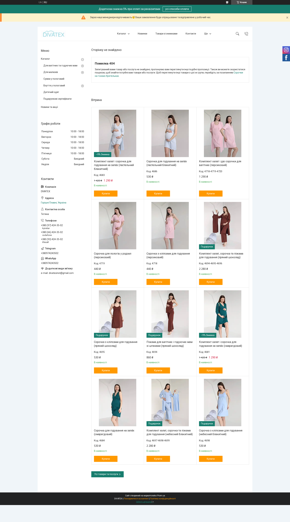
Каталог (121, 33)
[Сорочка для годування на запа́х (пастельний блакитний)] (170, 133)
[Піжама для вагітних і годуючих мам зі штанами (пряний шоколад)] (170, 314)
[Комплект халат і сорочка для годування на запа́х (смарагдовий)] (222, 314)
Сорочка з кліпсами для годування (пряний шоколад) (115, 343)
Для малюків (50, 72)
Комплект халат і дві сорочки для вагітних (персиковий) (220, 163)
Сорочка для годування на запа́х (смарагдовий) (114, 432)
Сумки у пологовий (53, 78)
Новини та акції (49, 107)
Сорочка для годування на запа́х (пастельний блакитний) (167, 163)
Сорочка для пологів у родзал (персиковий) (112, 255)
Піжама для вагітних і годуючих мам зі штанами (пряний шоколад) (169, 343)
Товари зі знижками (166, 33)
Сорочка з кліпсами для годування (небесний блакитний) (220, 432)
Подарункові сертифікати (57, 98)
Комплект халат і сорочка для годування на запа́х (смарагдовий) (220, 343)
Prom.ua (161, 495)
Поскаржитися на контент (136, 498)
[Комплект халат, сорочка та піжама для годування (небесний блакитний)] (170, 402)
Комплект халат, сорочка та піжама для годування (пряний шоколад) (221, 255)
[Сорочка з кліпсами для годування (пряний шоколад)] (117, 314)
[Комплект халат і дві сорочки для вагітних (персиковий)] (222, 133)
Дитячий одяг (51, 92)
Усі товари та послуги (106, 474)
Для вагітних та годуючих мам (60, 65)
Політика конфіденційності (163, 498)
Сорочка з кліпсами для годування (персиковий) (168, 255)
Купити (106, 193)
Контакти (191, 33)
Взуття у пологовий (54, 85)
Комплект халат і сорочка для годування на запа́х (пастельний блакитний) (114, 165)
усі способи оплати (177, 9)
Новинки (142, 33)
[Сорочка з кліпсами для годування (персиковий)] (170, 225)
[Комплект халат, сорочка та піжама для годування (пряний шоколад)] (222, 225)
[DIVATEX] (53, 33)
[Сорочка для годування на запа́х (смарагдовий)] (117, 402)
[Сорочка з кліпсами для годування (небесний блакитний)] (222, 402)
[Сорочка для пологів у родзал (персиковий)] (117, 225)
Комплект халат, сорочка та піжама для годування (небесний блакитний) (170, 432)
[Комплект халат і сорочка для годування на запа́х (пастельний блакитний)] (117, 133)
